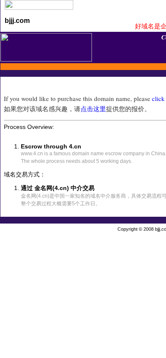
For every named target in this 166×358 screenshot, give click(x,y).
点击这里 (93, 108)
